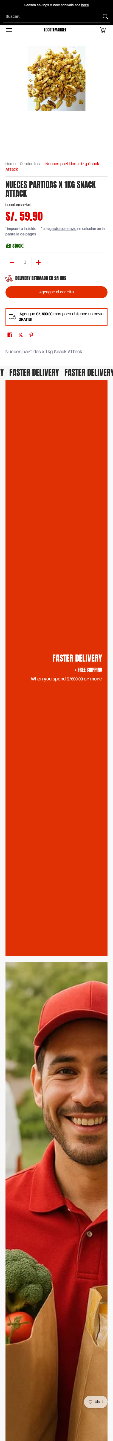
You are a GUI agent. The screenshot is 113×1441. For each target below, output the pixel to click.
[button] (103, 30)
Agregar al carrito (56, 292)
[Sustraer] (12, 262)
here (85, 5)
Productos (30, 164)
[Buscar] (105, 16)
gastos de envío (63, 229)
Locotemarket (55, 30)
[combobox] (52, 16)
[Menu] (8, 30)
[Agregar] (38, 262)
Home (10, 164)
